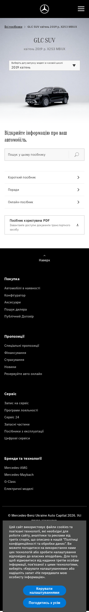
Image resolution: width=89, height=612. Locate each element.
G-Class (10, 481)
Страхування (14, 359)
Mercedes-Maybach (19, 474)
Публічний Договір (19, 316)
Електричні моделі (18, 488)
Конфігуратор (14, 295)
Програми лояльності (21, 410)
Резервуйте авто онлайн (23, 373)
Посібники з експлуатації (24, 431)
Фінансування (15, 352)
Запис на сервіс (16, 403)
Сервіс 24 (11, 417)
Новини (10, 367)
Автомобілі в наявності (22, 288)
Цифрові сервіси (17, 438)
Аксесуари (12, 302)
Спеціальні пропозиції (21, 345)
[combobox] (44, 65)
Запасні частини (17, 424)
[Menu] (81, 9)
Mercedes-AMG (15, 467)
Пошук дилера (15, 309)
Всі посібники (13, 27)
